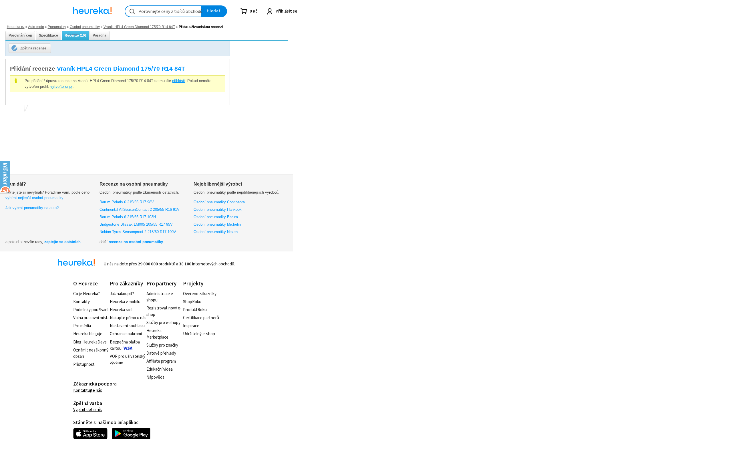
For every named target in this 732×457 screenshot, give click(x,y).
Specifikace (48, 35)
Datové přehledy (161, 353)
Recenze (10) (75, 35)
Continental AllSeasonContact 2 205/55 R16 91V (140, 209)
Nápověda (155, 377)
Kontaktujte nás (87, 391)
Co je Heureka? (86, 294)
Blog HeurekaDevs (90, 342)
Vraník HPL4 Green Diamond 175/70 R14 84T (139, 27)
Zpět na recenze (33, 48)
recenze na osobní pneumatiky (136, 242)
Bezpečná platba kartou (125, 345)
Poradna (99, 35)
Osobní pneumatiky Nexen (216, 232)
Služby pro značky (162, 345)
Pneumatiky (57, 27)
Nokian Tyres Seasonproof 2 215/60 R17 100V (138, 232)
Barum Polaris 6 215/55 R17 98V (127, 202)
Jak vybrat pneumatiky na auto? (32, 208)
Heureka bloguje (87, 334)
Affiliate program (161, 361)
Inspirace (191, 326)
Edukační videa (159, 369)
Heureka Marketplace (157, 334)
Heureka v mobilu (125, 302)
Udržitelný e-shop (199, 334)
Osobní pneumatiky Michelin (217, 224)
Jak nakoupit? (122, 294)
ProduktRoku (195, 310)
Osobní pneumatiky (85, 27)
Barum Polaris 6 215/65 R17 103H (128, 217)
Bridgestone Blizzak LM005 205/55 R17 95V (136, 224)
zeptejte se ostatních (62, 242)
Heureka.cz (16, 27)
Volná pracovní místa (91, 318)
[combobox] (163, 11)
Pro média (82, 326)
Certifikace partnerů (201, 318)
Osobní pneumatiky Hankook (218, 209)
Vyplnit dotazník (87, 410)
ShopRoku (192, 302)
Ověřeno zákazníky (199, 294)
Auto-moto (36, 27)
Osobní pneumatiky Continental (220, 202)
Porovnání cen (20, 35)
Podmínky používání (90, 310)
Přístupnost (84, 364)
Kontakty (81, 302)
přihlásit (178, 81)
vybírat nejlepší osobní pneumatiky (34, 198)
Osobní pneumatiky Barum (216, 217)
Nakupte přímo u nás (128, 318)
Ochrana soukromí (126, 334)
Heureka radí (121, 310)
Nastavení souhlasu (127, 326)
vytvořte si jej (61, 86)
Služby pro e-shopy (163, 323)
